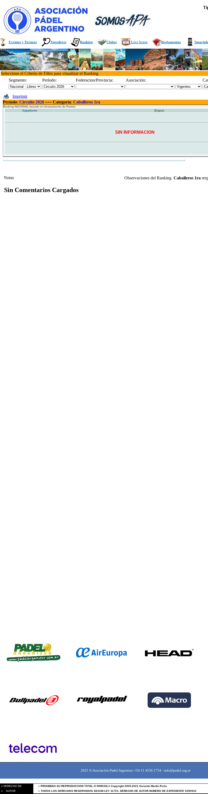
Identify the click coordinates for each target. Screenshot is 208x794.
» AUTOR (7, 790)
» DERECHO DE (11, 786)
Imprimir (19, 96)
